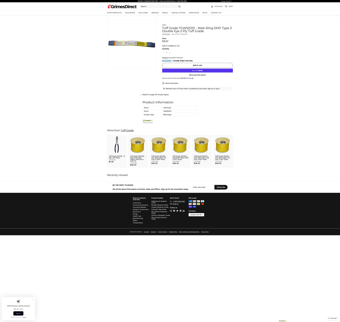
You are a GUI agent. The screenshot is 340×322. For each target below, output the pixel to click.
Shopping (153, 232)
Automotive (137, 203)
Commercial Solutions (140, 205)
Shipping (165, 57)
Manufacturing (138, 218)
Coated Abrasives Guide (159, 207)
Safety (135, 220)
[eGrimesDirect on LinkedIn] (184, 211)
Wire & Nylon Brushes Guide (159, 218)
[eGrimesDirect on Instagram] (171, 211)
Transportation (138, 223)
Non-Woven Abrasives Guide (159, 212)
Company (146, 232)
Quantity (165, 49)
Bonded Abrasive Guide (159, 205)
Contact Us (216, 13)
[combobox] (161, 6)
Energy (135, 214)
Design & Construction (141, 209)
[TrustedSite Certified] (148, 121)
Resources (194, 13)
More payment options (197, 75)
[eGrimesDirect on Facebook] (174, 211)
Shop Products (114, 13)
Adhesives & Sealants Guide (159, 202)
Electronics (137, 212)
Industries (130, 13)
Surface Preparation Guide (160, 215)
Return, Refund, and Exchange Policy (189, 232)
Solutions (143, 13)
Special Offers (178, 13)
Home (164, 25)
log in (218, 88)
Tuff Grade (166, 34)
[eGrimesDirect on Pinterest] (180, 211)
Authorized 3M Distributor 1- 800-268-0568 (173, 1)
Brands (155, 13)
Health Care (137, 216)
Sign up (210, 88)
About (165, 13)
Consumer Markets (139, 207)
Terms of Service (162, 232)
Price (164, 38)
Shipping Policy (173, 232)
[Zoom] (131, 43)
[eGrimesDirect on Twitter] (177, 211)
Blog (205, 13)
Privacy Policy (205, 232)
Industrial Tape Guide (158, 209)
